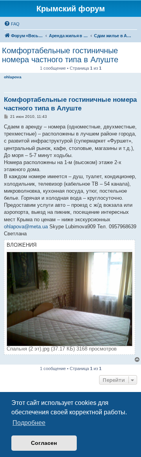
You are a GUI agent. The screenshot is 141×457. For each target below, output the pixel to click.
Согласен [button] (44, 443)
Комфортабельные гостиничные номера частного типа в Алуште (60, 55)
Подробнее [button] (29, 422)
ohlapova (13, 77)
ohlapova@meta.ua (26, 226)
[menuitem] (12, 24)
